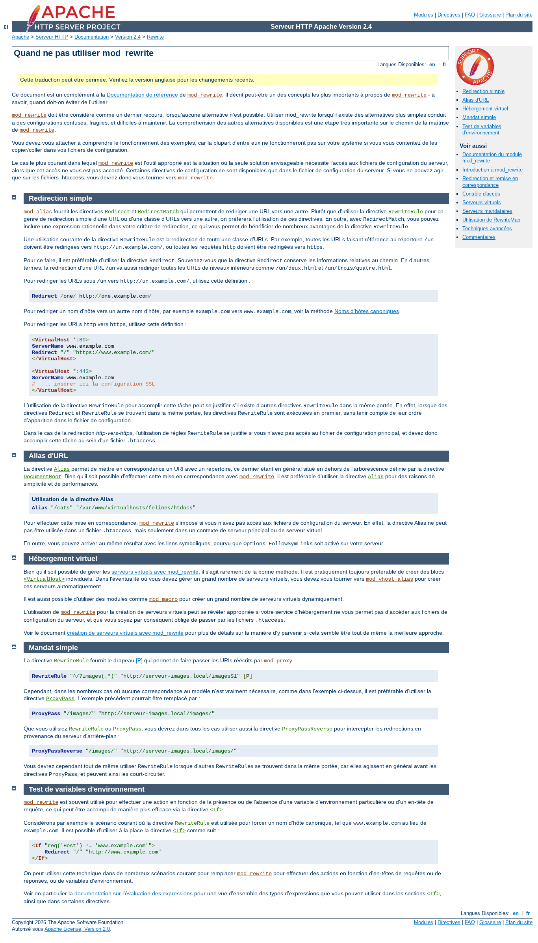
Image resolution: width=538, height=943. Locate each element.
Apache (20, 37)
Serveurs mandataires (487, 211)
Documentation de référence (142, 94)
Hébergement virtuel (485, 109)
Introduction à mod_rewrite (492, 170)
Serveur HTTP (51, 37)
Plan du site (518, 15)
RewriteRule (405, 212)
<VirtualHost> (44, 579)
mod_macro (163, 599)
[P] (139, 660)
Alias (62, 469)
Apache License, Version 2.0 (77, 929)
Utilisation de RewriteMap (491, 220)
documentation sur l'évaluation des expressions (133, 893)
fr (444, 64)
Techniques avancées (487, 228)
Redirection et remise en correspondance (490, 181)
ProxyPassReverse (307, 729)
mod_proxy (278, 661)
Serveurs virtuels (481, 202)
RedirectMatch (158, 212)
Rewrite (155, 37)
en (432, 64)
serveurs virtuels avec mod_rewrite (155, 571)
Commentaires (478, 237)
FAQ (470, 15)
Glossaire (490, 15)
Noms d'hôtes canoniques (366, 311)
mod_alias (38, 212)
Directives (449, 15)
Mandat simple (479, 117)
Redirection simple (483, 91)
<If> (216, 810)
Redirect (117, 212)
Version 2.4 (128, 37)
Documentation (91, 37)
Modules (423, 15)
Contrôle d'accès (481, 194)
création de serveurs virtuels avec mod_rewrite (125, 633)
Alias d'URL (475, 100)
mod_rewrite (204, 95)
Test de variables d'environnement (481, 129)
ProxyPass (60, 698)
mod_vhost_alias (389, 579)
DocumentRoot (42, 476)
